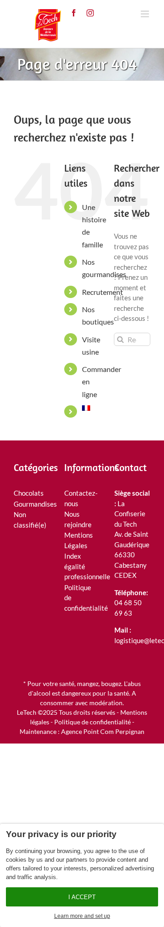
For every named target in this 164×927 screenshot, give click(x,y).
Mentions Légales (78, 540)
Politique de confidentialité (80, 597)
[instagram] (90, 12)
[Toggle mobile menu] (145, 14)
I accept (82, 897)
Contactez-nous (80, 498)
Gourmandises (29, 504)
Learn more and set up (82, 916)
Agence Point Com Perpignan (102, 731)
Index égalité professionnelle (80, 566)
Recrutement (102, 292)
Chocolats (29, 493)
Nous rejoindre (78, 519)
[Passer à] (91, 408)
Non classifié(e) (29, 519)
